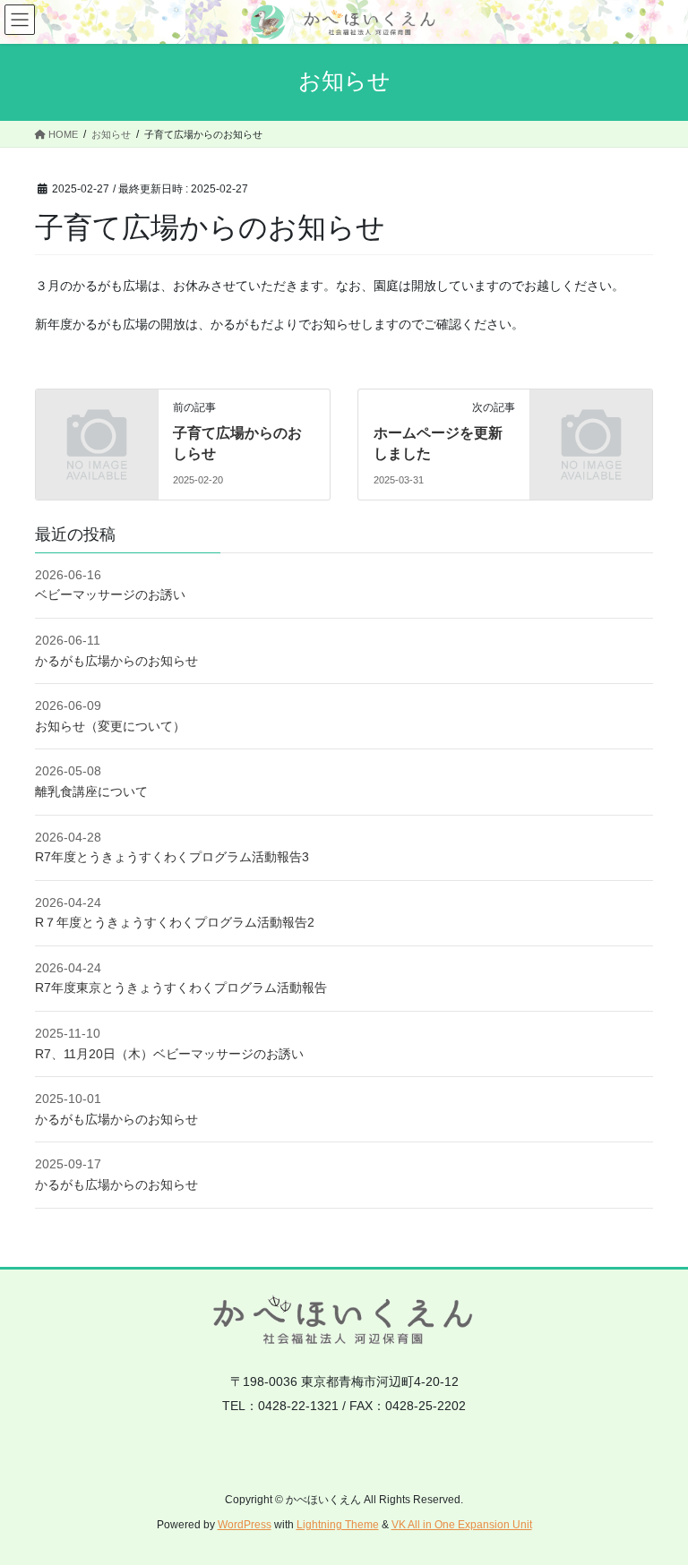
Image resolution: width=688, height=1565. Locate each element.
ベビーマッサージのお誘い (110, 594)
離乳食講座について (91, 791)
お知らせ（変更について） (110, 726)
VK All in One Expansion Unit (461, 1524)
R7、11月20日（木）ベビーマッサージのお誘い (169, 1054)
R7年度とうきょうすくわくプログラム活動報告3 (172, 857)
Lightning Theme (338, 1524)
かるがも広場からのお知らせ (116, 661)
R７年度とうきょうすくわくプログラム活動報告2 (174, 922)
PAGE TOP (655, 1502)
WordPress (244, 1524)
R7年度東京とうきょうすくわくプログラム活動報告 (181, 987)
